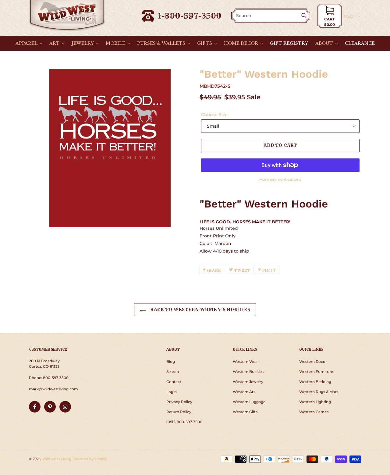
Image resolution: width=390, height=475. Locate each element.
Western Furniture (316, 371)
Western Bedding (315, 381)
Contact (173, 381)
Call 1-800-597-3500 (184, 422)
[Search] (305, 15)
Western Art (244, 391)
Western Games (313, 411)
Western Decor (313, 361)
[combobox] (266, 15)
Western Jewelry (248, 381)
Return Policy (178, 411)
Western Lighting (315, 401)
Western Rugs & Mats (318, 391)
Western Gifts (245, 411)
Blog (170, 361)
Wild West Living (56, 459)
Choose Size (214, 114)
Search (172, 371)
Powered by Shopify (90, 459)
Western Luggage (249, 401)
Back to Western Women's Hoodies (199, 309)
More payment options (280, 179)
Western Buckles (248, 371)
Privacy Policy (179, 401)
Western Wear (246, 361)
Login (171, 391)
